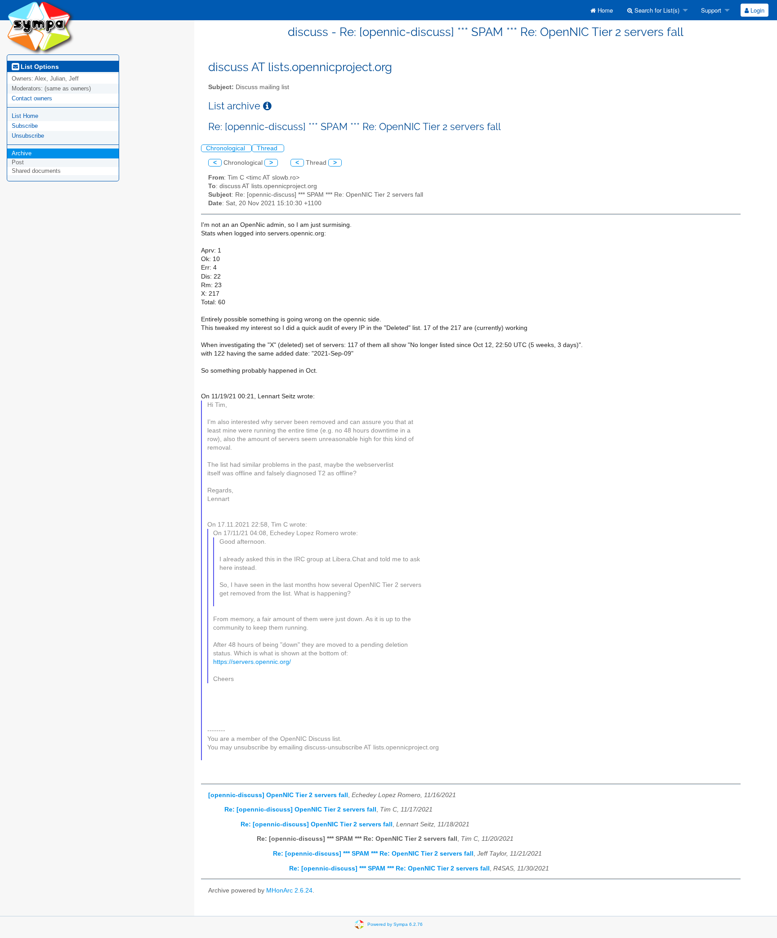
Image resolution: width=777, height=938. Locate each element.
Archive (21, 153)
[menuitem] (601, 10)
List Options (39, 66)
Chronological (226, 148)
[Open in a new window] (267, 106)
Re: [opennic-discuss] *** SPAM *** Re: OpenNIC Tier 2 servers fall (373, 853)
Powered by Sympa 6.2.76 (395, 924)
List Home (25, 116)
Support (710, 10)
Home (604, 10)
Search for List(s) (656, 10)
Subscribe (25, 125)
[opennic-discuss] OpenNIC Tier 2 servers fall (278, 795)
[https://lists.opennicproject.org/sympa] (40, 26)
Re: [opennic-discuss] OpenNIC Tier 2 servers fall (300, 809)
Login (756, 10)
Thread (268, 148)
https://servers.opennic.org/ (252, 661)
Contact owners (32, 98)
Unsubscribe (28, 135)
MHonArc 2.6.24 (289, 890)
